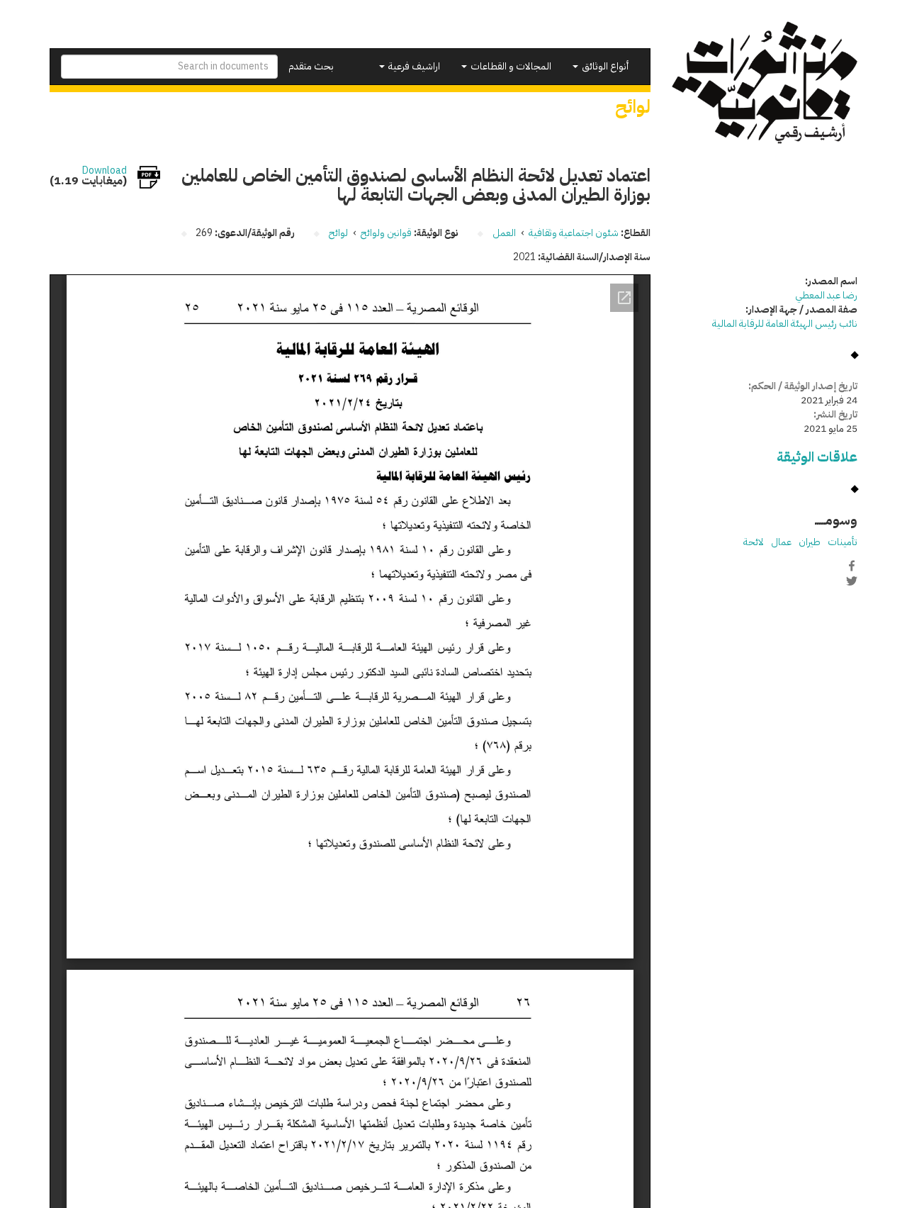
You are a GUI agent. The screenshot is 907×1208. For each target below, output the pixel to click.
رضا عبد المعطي (826, 295)
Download (104, 171)
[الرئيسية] (765, 82)
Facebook (851, 565)
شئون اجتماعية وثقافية (574, 232)
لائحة (753, 542)
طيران (810, 542)
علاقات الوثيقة (817, 457)
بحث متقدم (311, 66)
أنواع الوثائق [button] (604, 66)
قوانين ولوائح (386, 232)
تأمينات (842, 542)
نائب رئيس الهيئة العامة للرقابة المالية (784, 323)
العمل (504, 232)
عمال (781, 542)
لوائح (338, 232)
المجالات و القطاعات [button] (509, 66)
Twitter (851, 580)
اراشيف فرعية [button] (413, 66)
